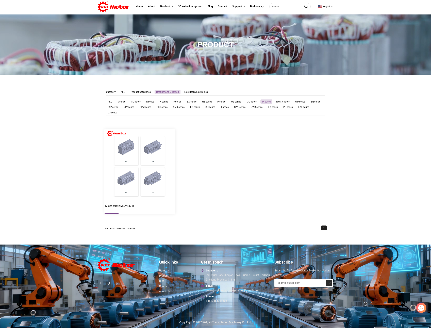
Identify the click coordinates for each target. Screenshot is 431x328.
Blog (210, 6)
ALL (123, 92)
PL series (288, 107)
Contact (222, 6)
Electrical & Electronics (196, 92)
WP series (300, 101)
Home (139, 6)
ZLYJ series (145, 107)
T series (225, 107)
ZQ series (315, 101)
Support (237, 6)
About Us (164, 291)
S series (121, 101)
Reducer (255, 6)
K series (164, 101)
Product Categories (140, 92)
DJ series (112, 112)
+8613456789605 (216, 300)
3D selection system (190, 6)
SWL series (239, 107)
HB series (207, 101)
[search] (306, 6)
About (151, 6)
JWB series (256, 107)
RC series (136, 101)
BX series (191, 101)
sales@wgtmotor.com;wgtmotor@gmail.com (232, 290)
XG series (195, 107)
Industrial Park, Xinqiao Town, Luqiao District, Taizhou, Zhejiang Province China (238, 277)
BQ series (273, 107)
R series (150, 101)
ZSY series (113, 107)
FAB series (303, 107)
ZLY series (129, 107)
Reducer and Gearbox (167, 92)
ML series (236, 101)
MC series (251, 101)
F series (177, 101)
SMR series (179, 107)
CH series (210, 107)
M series (266, 101)
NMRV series (283, 101)
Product (165, 6)
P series (221, 101)
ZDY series (162, 107)
